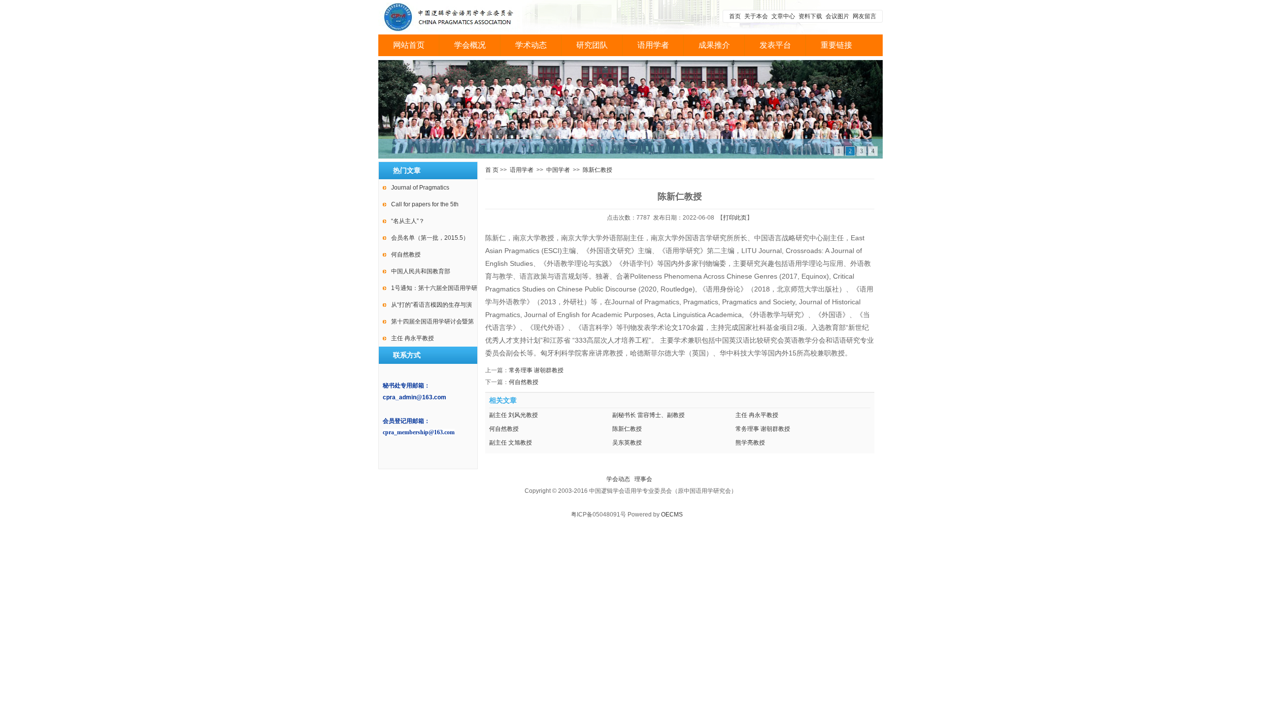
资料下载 (810, 16)
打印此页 (735, 217)
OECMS (672, 514)
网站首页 (409, 45)
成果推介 (714, 45)
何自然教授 (406, 254)
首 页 (491, 169)
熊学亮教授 (750, 442)
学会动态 (618, 479)
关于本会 (756, 16)
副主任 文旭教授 (510, 442)
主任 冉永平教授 (412, 338)
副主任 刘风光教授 (513, 415)
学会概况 (470, 45)
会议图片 (837, 16)
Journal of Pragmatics (420, 187)
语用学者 (653, 45)
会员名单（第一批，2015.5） (430, 237)
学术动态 (531, 45)
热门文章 (407, 170)
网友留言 (864, 16)
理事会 (643, 479)
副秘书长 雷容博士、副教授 (648, 415)
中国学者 (558, 169)
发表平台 (775, 45)
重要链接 (836, 45)
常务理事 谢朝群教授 (536, 370)
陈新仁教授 (597, 169)
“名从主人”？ (408, 221)
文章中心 (783, 16)
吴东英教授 (627, 442)
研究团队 (592, 45)
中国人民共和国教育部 (420, 271)
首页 (735, 16)
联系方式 (407, 355)
